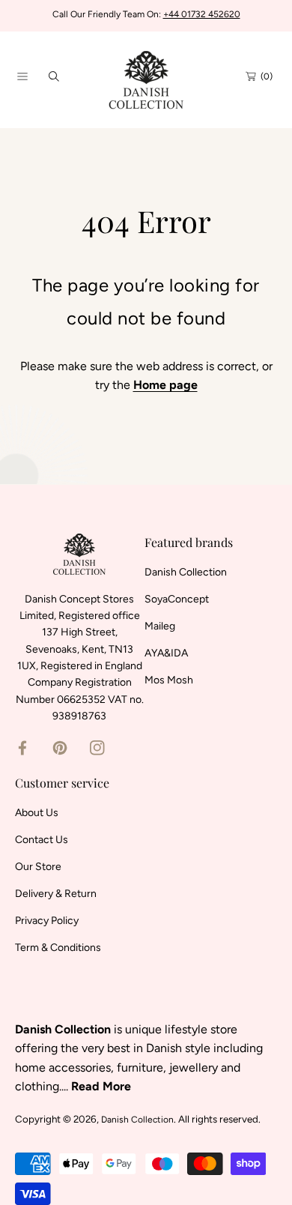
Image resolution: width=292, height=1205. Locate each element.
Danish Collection (137, 1119)
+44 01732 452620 (201, 14)
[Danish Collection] (146, 76)
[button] (22, 76)
